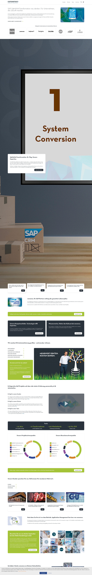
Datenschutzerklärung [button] (22, 571)
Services (77, 2)
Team (73, 2)
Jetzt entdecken (78, 333)
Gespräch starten (78, 314)
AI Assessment (11, 350)
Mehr (23, 290)
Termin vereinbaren (32, 549)
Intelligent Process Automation (15, 355)
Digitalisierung (11, 348)
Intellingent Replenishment (14, 357)
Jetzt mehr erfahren (38, 170)
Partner (68, 2)
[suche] (81, 2)
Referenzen (10, 487)
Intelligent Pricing (12, 353)
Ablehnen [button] (50, 573)
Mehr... (28, 398)
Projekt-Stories (11, 486)
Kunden (64, 2)
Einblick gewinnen (39, 333)
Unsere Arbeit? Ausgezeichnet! (15, 21)
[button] (43, 573)
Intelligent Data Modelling (14, 352)
